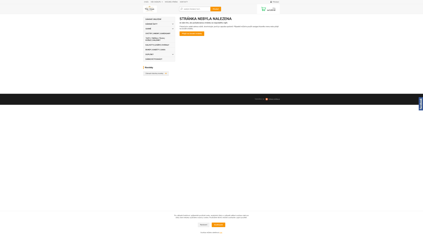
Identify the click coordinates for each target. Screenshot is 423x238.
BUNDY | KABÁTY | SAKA (155, 50)
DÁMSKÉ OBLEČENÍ (153, 19)
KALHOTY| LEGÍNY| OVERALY (157, 45)
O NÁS (146, 2)
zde (221, 232)
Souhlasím (218, 225)
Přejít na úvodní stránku (192, 33)
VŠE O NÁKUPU (156, 2)
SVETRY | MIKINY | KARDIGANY (158, 33)
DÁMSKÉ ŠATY (151, 24)
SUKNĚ (148, 29)
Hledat (216, 9)
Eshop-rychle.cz (274, 99)
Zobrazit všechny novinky (154, 73)
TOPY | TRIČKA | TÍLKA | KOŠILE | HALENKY (155, 39)
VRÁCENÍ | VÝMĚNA (171, 2)
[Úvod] (160, 9)
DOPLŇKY (150, 54)
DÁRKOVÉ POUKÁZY (154, 59)
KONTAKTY (184, 2)
